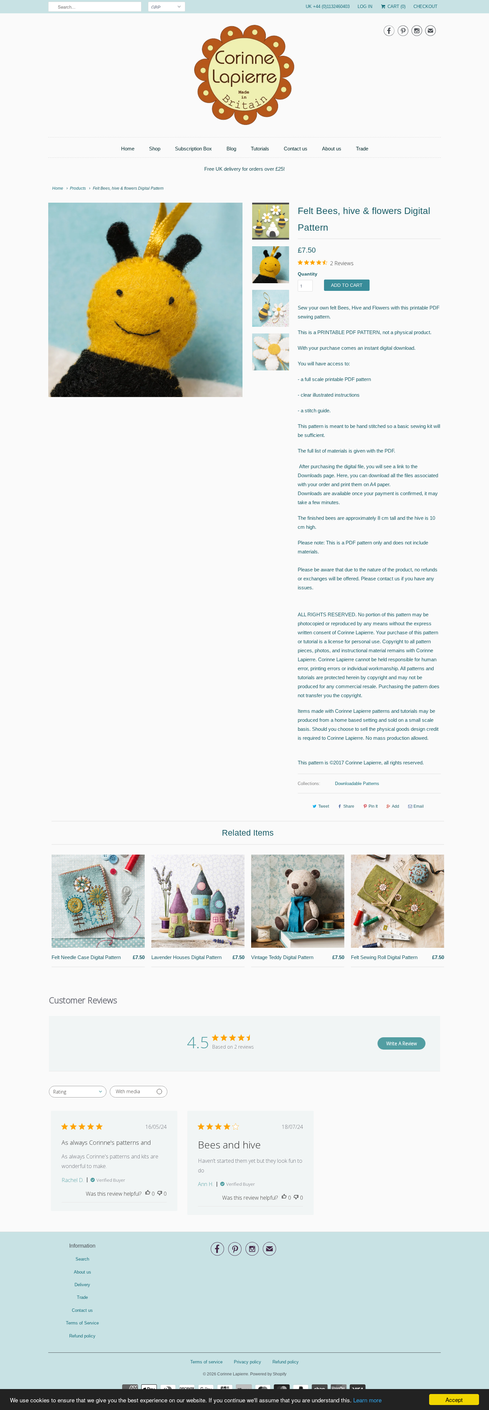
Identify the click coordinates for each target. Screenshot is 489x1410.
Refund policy (82, 1335)
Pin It (373, 806)
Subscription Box (193, 148)
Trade (362, 148)
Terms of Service (82, 1322)
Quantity (307, 274)
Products (78, 188)
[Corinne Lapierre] (244, 76)
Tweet (323, 806)
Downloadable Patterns (357, 783)
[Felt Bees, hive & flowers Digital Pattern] (145, 300)
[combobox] (77, 1092)
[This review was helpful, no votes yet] (147, 1194)
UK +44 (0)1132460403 (328, 6)
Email (418, 806)
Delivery (82, 1284)
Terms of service (206, 1361)
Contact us (295, 148)
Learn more (367, 1400)
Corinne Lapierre (232, 1374)
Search (82, 1259)
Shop (154, 148)
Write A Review (401, 1043)
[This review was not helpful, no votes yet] (159, 1194)
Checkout (425, 6)
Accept (454, 1399)
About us (331, 148)
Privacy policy (247, 1361)
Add (395, 806)
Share (348, 806)
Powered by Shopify (268, 1374)
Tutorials (260, 148)
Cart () (396, 6)
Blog (231, 148)
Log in (365, 6)
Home (127, 148)
